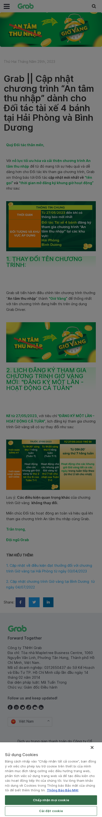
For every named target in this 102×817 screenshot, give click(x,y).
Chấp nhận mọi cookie (51, 800)
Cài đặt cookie (51, 811)
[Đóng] (92, 747)
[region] (51, 779)
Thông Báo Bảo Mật (62, 790)
